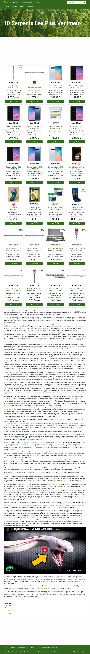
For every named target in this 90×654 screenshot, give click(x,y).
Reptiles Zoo (55, 647)
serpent (20, 338)
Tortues (7, 6)
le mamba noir (77, 398)
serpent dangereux (9, 504)
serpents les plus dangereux (14, 372)
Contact (32, 647)
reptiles (46, 593)
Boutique (12, 647)
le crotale (21, 403)
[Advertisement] (45, 51)
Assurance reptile (23, 647)
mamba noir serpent (57, 484)
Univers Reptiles (13, 2)
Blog (6, 647)
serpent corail (7, 405)
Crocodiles (30, 6)
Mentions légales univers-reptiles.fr (48, 652)
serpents (77, 311)
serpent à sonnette (44, 588)
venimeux (10, 613)
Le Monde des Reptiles (43, 647)
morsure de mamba (68, 386)
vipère (80, 372)
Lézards (22, 6)
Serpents (14, 6)
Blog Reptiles (11, 605)
